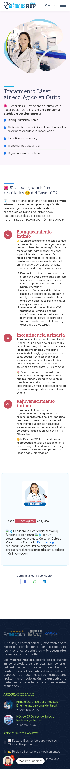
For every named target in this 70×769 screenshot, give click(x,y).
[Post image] (8, 705)
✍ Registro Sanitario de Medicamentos (34, 751)
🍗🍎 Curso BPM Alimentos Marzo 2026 (34, 759)
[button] (8, 761)
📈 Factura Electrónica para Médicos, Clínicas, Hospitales (32, 742)
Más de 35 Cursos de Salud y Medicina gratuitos (35, 718)
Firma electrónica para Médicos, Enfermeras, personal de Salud (37, 703)
